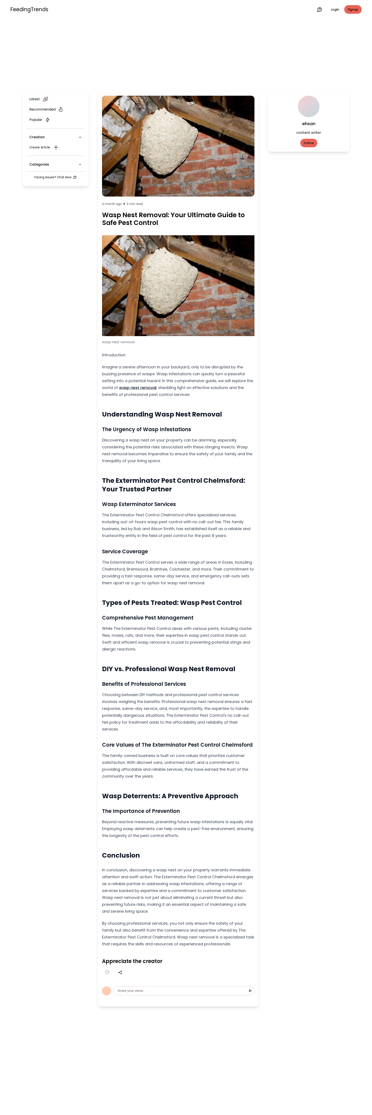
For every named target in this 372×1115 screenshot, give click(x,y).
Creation (37, 137)
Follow (309, 143)
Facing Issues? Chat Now (52, 177)
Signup (353, 9)
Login (335, 9)
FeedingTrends (29, 9)
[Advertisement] (186, 54)
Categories (39, 164)
